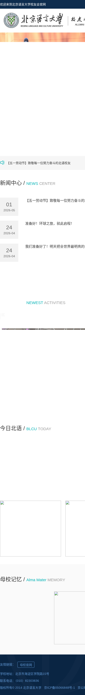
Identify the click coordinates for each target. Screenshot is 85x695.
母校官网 (26, 665)
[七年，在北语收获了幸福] (22, 617)
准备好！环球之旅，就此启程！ (49, 223)
